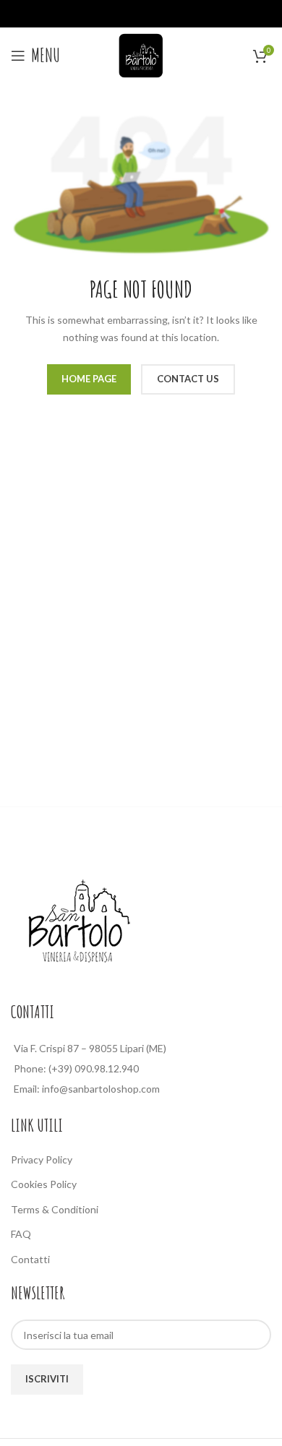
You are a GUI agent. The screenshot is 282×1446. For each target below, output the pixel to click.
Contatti (30, 1259)
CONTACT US (188, 378)
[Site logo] (141, 54)
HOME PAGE (88, 378)
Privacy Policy (41, 1159)
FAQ (21, 1234)
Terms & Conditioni (54, 1209)
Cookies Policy (44, 1184)
